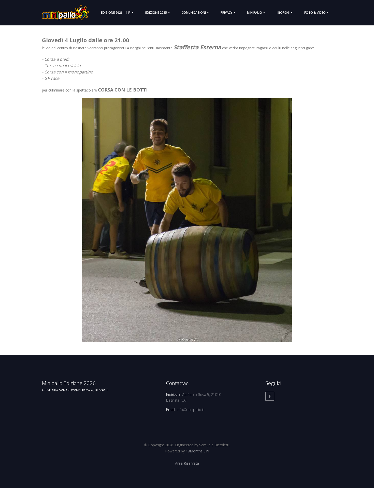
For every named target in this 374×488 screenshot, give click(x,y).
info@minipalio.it (190, 409)
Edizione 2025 (156, 12)
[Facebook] (269, 396)
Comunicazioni (194, 12)
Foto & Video (315, 12)
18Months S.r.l (197, 451)
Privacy (226, 12)
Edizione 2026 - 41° (116, 12)
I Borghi (283, 12)
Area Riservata (187, 463)
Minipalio (254, 12)
